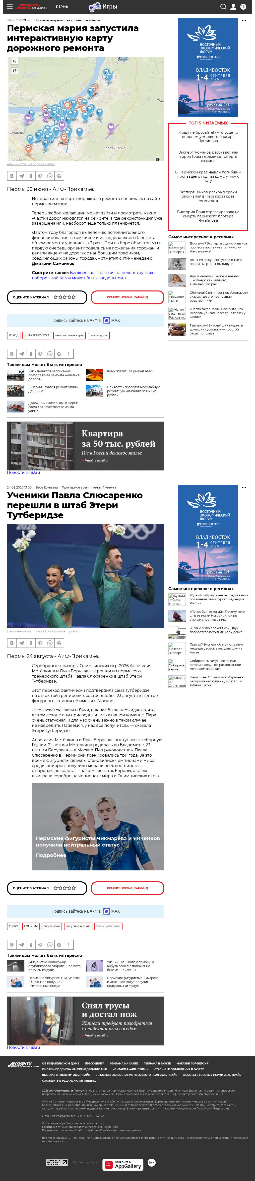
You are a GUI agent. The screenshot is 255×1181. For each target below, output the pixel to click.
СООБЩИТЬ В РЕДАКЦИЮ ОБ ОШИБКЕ (69, 1080)
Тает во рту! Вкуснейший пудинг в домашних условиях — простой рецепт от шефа (216, 329)
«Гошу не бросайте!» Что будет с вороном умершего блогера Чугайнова (208, 136)
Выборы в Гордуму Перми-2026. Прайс (212, 1075)
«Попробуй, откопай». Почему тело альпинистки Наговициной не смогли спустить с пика (217, 615)
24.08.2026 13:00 (19, 487)
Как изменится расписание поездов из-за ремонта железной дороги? (54, 375)
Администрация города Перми (31, 164)
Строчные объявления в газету (179, 1069)
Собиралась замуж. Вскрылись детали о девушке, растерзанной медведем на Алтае (215, 665)
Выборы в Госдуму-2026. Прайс (66, 1075)
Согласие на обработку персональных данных (73, 1123)
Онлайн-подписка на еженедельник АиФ (74, 1069)
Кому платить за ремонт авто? (130, 371)
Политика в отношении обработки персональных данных (80, 1127)
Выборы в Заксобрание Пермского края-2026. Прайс (136, 1075)
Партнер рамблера (85, 1162)
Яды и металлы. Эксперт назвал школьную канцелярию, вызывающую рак (214, 280)
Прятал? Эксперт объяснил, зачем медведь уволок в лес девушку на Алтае (216, 648)
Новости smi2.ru (23, 472)
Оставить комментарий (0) (127, 297)
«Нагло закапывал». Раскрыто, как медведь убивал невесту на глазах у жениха (218, 313)
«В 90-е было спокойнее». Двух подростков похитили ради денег (216, 630)
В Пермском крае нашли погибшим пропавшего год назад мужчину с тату (208, 176)
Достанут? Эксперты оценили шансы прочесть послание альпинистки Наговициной (219, 247)
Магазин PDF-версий (192, 1063)
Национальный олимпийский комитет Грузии (42, 631)
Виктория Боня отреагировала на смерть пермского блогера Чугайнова (208, 216)
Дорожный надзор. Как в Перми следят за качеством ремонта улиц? (53, 407)
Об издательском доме (60, 1063)
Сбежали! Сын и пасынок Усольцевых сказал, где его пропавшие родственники (219, 296)
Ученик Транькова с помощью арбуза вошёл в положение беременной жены (130, 966)
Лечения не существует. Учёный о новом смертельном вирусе (216, 262)
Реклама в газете (157, 1063)
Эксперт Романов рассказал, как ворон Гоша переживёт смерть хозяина (208, 156)
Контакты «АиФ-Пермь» (131, 1069)
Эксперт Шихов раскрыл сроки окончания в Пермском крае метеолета (208, 196)
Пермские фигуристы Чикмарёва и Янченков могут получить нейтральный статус (132, 982)
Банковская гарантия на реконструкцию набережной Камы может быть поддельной (93, 275)
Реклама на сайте (124, 1063)
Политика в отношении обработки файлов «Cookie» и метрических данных (91, 1130)
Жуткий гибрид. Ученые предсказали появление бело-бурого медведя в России (219, 599)
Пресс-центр (94, 1063)
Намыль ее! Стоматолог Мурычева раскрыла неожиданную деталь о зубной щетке (216, 681)
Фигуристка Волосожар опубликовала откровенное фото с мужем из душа (54, 966)
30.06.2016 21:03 (18, 20)
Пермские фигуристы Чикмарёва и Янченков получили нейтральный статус (98, 841)
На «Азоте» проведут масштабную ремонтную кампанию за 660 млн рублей (133, 391)
